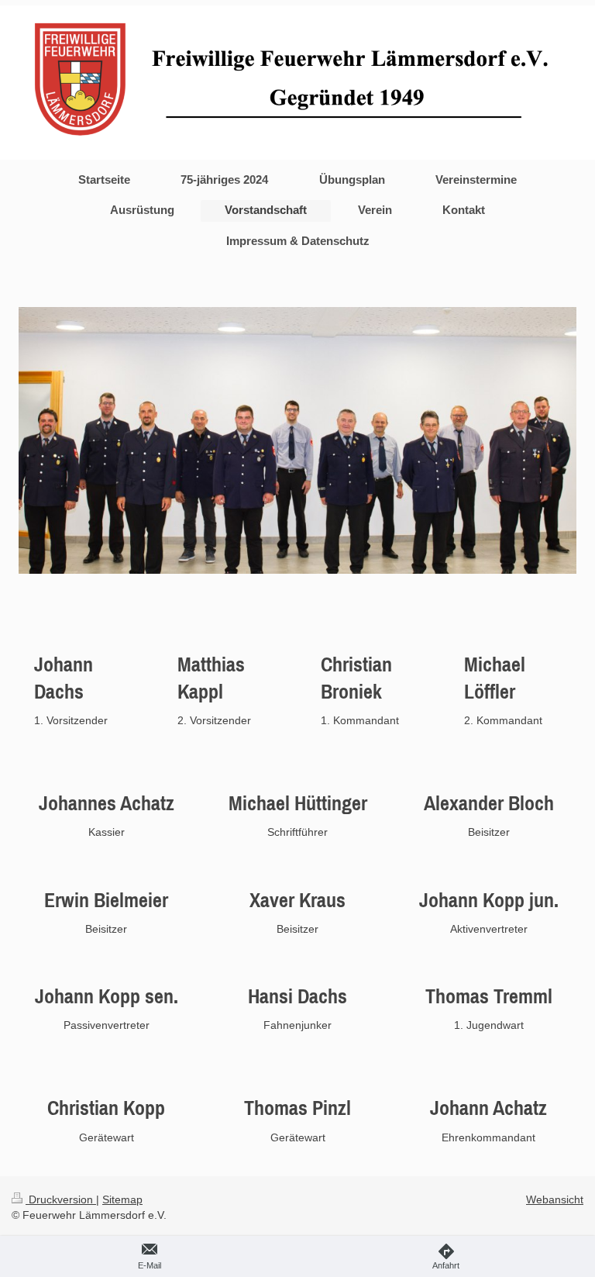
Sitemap (122, 1199)
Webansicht (554, 1199)
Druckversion (61, 1199)
